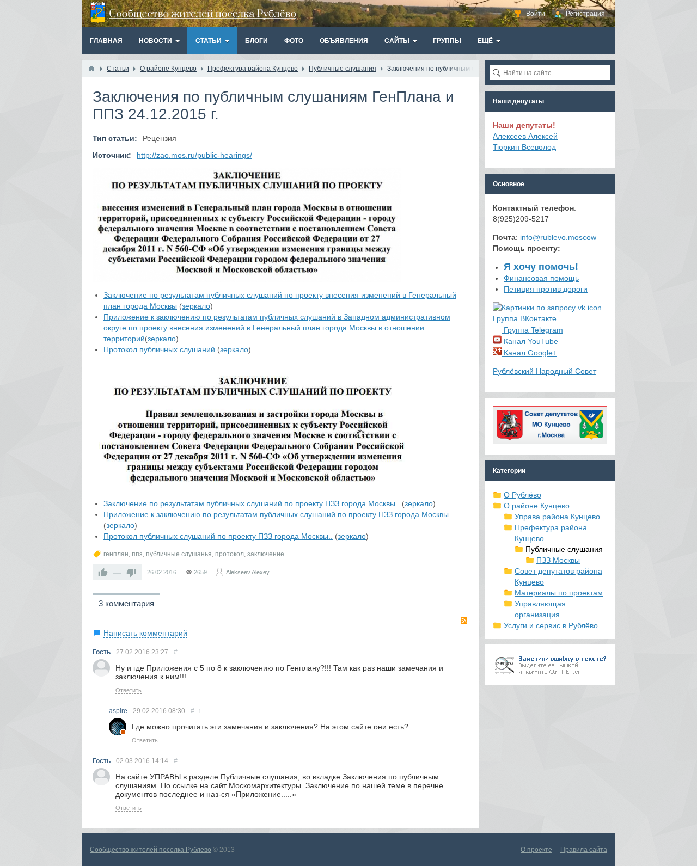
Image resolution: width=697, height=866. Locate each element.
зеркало (196, 306)
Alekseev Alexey (248, 572)
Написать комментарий (145, 633)
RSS (464, 620)
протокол (229, 554)
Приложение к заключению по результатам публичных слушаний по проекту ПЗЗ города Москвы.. (278, 514)
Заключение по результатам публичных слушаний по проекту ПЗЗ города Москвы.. (251, 503)
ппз (137, 554)
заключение (265, 554)
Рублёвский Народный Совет (544, 371)
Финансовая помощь (541, 278)
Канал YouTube (530, 341)
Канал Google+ (529, 352)
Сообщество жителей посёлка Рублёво (150, 849)
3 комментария (126, 603)
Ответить (128, 690)
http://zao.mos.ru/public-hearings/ (194, 155)
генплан (116, 554)
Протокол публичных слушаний (159, 349)
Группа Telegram (532, 329)
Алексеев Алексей (525, 136)
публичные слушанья (179, 554)
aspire (118, 711)
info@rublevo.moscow (558, 237)
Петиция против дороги (546, 289)
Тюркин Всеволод (524, 147)
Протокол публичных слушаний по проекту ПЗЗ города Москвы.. (218, 536)
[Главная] (91, 68)
